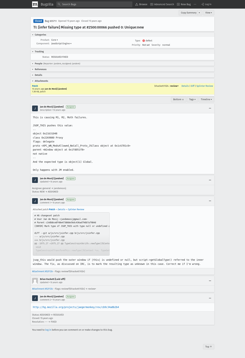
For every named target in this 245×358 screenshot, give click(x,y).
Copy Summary (188, 12)
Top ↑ (208, 346)
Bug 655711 (51, 21)
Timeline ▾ (206, 99)
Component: (43, 43)
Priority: (136, 45)
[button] (206, 4)
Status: (46, 57)
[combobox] (94, 4)
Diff (192, 86)
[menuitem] (141, 4)
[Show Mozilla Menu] (35, 4)
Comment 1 (45, 202)
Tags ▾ (192, 99)
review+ (174, 86)
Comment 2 (45, 300)
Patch (35, 86)
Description (45, 110)
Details (185, 86)
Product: (45, 40)
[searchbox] (94, 4)
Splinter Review (204, 86)
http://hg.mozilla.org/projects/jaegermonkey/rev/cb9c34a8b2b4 (76, 307)
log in (48, 329)
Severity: (156, 45)
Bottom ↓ (178, 99)
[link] (71, 234)
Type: (137, 40)
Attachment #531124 (42, 271)
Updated (44, 181)
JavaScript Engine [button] (61, 43)
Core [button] (54, 40)
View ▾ (208, 12)
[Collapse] (210, 108)
